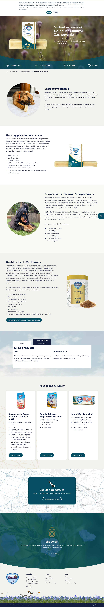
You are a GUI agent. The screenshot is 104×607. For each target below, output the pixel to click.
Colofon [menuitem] (31, 605)
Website (86, 605)
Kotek (66, 577)
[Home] (7, 72)
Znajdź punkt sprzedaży (52, 499)
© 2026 (13, 605)
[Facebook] (27, 586)
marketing (91, 605)
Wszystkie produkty (51, 583)
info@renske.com (33, 583)
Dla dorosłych (49, 579)
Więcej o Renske (52, 553)
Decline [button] (55, 12)
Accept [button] (49, 12)
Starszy (47, 581)
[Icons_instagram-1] (30, 586)
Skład (22, 343)
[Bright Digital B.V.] (96, 605)
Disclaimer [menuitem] (25, 605)
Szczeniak (48, 577)
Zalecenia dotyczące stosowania (42, 342)
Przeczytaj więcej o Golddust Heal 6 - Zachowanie (24, 320)
